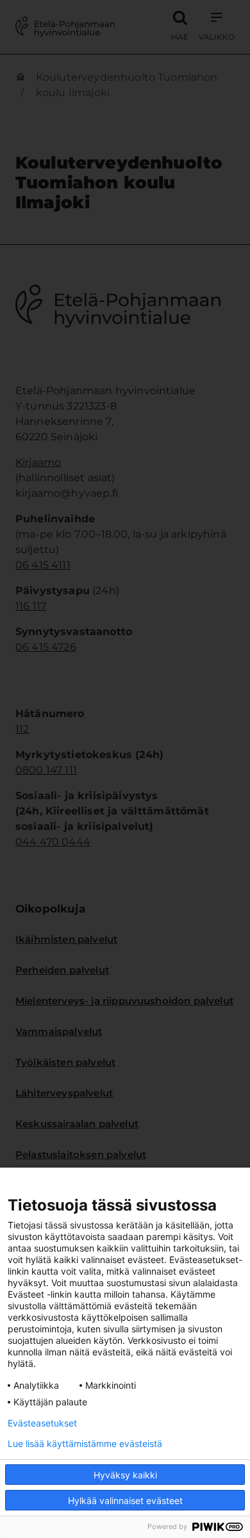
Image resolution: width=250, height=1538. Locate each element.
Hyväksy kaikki (125, 1474)
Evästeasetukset (42, 1423)
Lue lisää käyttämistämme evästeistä (85, 1444)
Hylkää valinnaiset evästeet (125, 1500)
